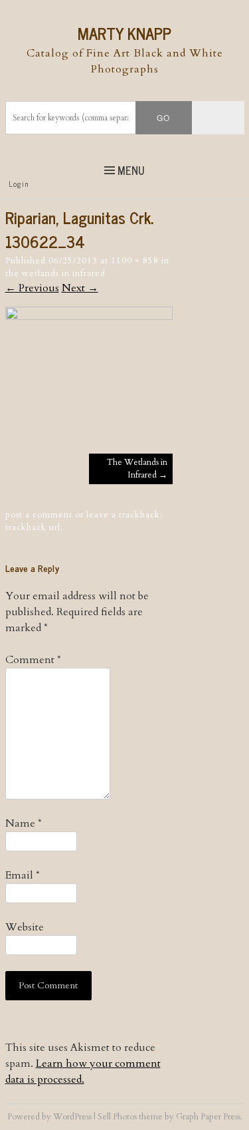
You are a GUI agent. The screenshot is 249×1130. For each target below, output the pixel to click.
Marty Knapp (124, 33)
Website (24, 927)
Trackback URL (32, 527)
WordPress (72, 1117)
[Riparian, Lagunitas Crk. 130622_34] (89, 316)
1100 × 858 (135, 261)
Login (19, 184)
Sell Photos (117, 1117)
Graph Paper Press (208, 1117)
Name (23, 823)
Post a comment (38, 515)
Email (22, 875)
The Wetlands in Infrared (55, 273)
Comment (33, 659)
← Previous (32, 288)
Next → (80, 288)
